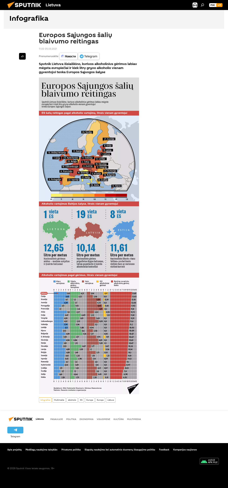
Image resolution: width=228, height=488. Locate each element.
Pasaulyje (56, 419)
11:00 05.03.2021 (48, 48)
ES (81, 400)
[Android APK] (209, 461)
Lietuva (110, 400)
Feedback (164, 449)
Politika (71, 419)
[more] (22, 56)
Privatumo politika (71, 449)
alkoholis (72, 400)
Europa (89, 400)
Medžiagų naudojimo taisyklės (41, 449)
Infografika (45, 400)
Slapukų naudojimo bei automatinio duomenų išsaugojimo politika (120, 449)
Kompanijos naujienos (185, 449)
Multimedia (59, 400)
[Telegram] (88, 56)
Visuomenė (103, 419)
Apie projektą (14, 449)
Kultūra (118, 419)
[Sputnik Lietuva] (26, 9)
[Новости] (68, 56)
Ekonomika (86, 419)
